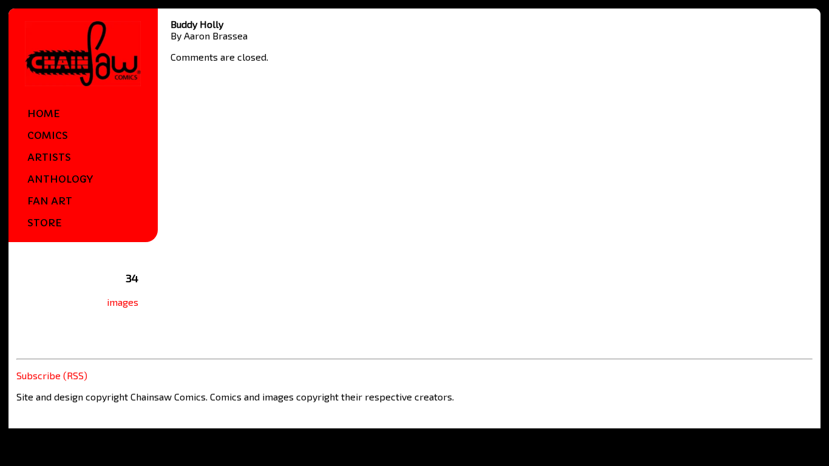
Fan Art (49, 201)
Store (44, 223)
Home (43, 113)
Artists (49, 157)
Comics (47, 135)
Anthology (60, 179)
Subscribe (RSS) (51, 375)
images (122, 302)
